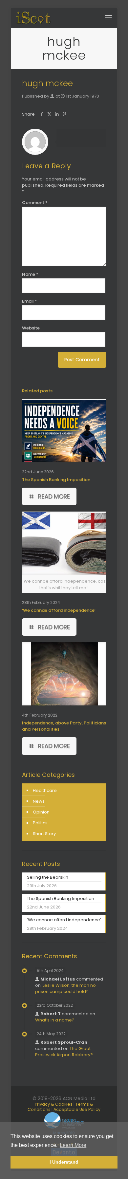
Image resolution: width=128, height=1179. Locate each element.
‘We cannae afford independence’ (59, 610)
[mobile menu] (108, 18)
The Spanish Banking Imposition (56, 480)
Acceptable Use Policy (76, 1109)
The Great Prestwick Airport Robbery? (64, 1051)
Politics (40, 823)
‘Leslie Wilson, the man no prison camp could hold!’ (65, 988)
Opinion (41, 812)
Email (29, 301)
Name (30, 274)
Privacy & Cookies (54, 1104)
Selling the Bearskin (47, 877)
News (39, 801)
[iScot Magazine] (33, 18)
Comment (35, 202)
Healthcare (45, 790)
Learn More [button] (73, 1145)
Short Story (44, 834)
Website (31, 328)
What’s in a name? (55, 1020)
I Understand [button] (64, 1162)
